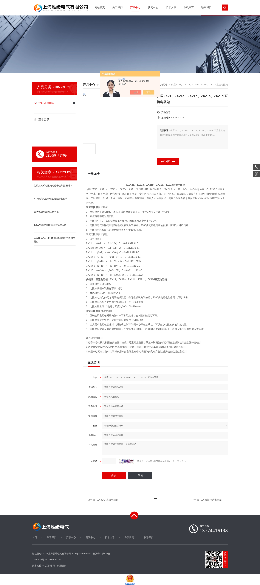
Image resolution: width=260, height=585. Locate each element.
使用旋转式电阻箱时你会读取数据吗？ (53, 185)
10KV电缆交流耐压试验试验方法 (50, 224)
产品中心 (135, 7)
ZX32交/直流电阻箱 (107, 499)
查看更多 (43, 119)
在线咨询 (165, 161)
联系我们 (206, 7)
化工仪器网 (49, 565)
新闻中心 (153, 7)
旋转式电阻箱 (46, 102)
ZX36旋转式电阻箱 (211, 499)
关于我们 (117, 7)
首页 (34, 537)
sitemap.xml (55, 559)
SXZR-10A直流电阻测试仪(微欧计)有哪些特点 (54, 240)
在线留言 (189, 7)
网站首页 (100, 7)
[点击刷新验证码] (126, 461)
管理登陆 (61, 565)
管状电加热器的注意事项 (46, 211)
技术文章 (171, 7)
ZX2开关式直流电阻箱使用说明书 (50, 198)
